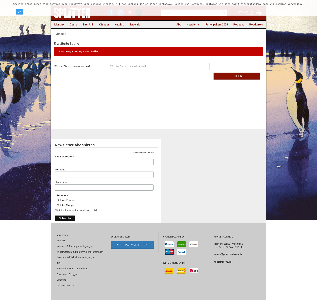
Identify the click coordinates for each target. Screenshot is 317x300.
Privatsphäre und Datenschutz (72, 268)
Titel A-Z (88, 24)
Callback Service (65, 285)
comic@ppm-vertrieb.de (228, 254)
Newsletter (193, 24)
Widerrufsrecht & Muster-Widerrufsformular (80, 252)
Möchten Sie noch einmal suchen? (72, 66)
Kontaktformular (223, 261)
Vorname (60, 169)
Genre (73, 24)
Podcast (238, 24)
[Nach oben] (306, 294)
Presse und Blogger (67, 274)
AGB (59, 263)
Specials (135, 24)
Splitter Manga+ (66, 205)
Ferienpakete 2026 (216, 24)
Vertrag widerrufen (132, 244)
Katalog (119, 24)
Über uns (61, 279)
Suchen (237, 76)
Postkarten (256, 24)
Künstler (104, 24)
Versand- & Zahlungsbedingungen (75, 246)
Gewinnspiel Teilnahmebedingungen (76, 257)
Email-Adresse (64, 156)
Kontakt (61, 240)
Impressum (63, 235)
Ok (19, 12)
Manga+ (59, 24)
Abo (178, 24)
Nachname (61, 182)
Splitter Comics (66, 200)
